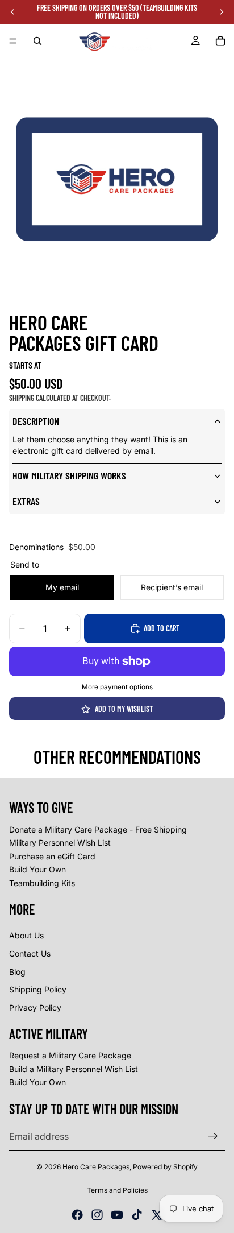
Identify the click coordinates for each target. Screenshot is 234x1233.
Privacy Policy (35, 1007)
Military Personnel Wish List (60, 842)
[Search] (37, 40)
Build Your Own (37, 869)
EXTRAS (26, 501)
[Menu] (13, 41)
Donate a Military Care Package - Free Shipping (98, 829)
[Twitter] (157, 1215)
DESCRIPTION (35, 421)
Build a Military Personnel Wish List (73, 1069)
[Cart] (220, 40)
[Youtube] (117, 1215)
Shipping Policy (37, 989)
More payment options (117, 687)
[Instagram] (97, 1215)
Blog (17, 972)
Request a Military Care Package (70, 1055)
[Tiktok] (137, 1215)
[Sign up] (213, 1136)
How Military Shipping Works (69, 475)
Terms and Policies (117, 1190)
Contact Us (30, 953)
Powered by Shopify (165, 1166)
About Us (26, 935)
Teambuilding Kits (42, 883)
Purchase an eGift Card (52, 856)
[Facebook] (77, 1215)
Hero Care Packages (95, 1166)
